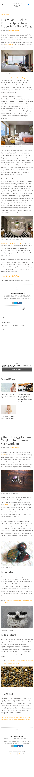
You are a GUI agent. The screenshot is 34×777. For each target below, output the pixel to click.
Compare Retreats (14, 30)
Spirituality (8, 432)
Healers (3, 432)
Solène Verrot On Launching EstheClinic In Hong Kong (8, 417)
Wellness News (5, 14)
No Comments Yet (10, 318)
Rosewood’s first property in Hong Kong (13, 243)
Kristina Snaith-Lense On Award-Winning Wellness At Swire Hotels (8, 396)
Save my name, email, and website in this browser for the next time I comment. (16, 366)
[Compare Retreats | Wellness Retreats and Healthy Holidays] (17, 4)
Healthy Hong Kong (9, 280)
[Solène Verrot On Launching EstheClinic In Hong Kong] (8, 409)
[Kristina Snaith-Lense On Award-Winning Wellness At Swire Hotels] (8, 387)
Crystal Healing (20, 724)
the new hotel (9, 44)
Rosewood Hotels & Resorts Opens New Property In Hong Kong (16, 23)
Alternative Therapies (9, 724)
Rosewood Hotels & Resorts (22, 280)
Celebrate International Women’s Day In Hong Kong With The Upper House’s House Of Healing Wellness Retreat (25, 398)
